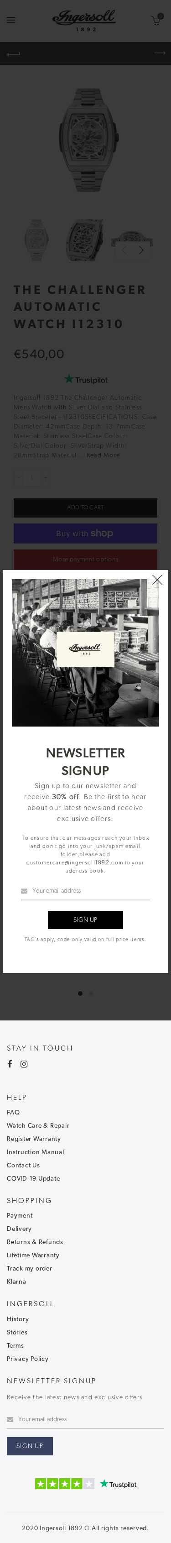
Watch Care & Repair (38, 1126)
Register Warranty (34, 1139)
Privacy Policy (28, 1359)
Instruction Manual (35, 1152)
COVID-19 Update (33, 1179)
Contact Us (23, 1165)
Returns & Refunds (35, 1242)
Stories (17, 1332)
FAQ (13, 1112)
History (18, 1319)
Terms (15, 1346)
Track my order (29, 1269)
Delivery (19, 1229)
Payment (19, 1216)
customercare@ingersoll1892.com (74, 862)
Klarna (16, 1282)
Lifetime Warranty (33, 1255)
